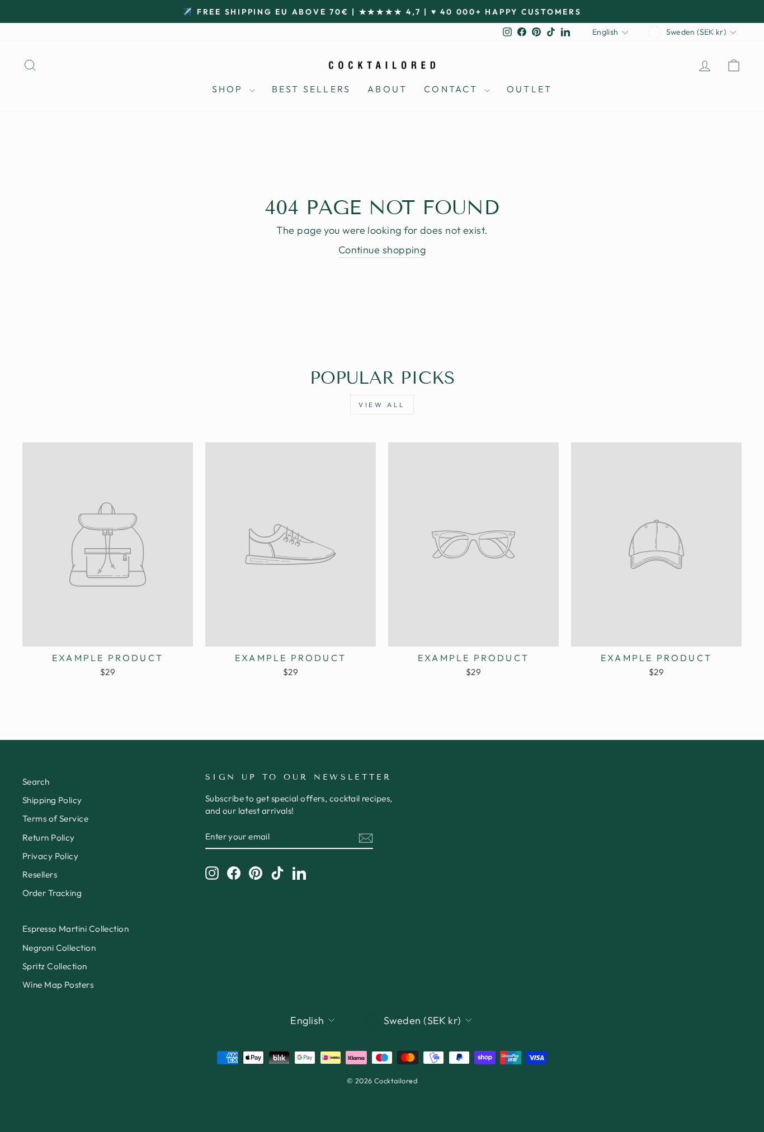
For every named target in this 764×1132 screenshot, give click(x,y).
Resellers (39, 874)
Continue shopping (382, 249)
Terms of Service (55, 818)
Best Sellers (311, 89)
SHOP (229, 89)
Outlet (529, 89)
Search (36, 781)
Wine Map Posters (57, 984)
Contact (453, 89)
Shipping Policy (52, 800)
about (387, 89)
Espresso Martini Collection (75, 928)
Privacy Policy (50, 856)
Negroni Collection (59, 947)
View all (382, 404)
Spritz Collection (54, 966)
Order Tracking (52, 893)
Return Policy (48, 837)
